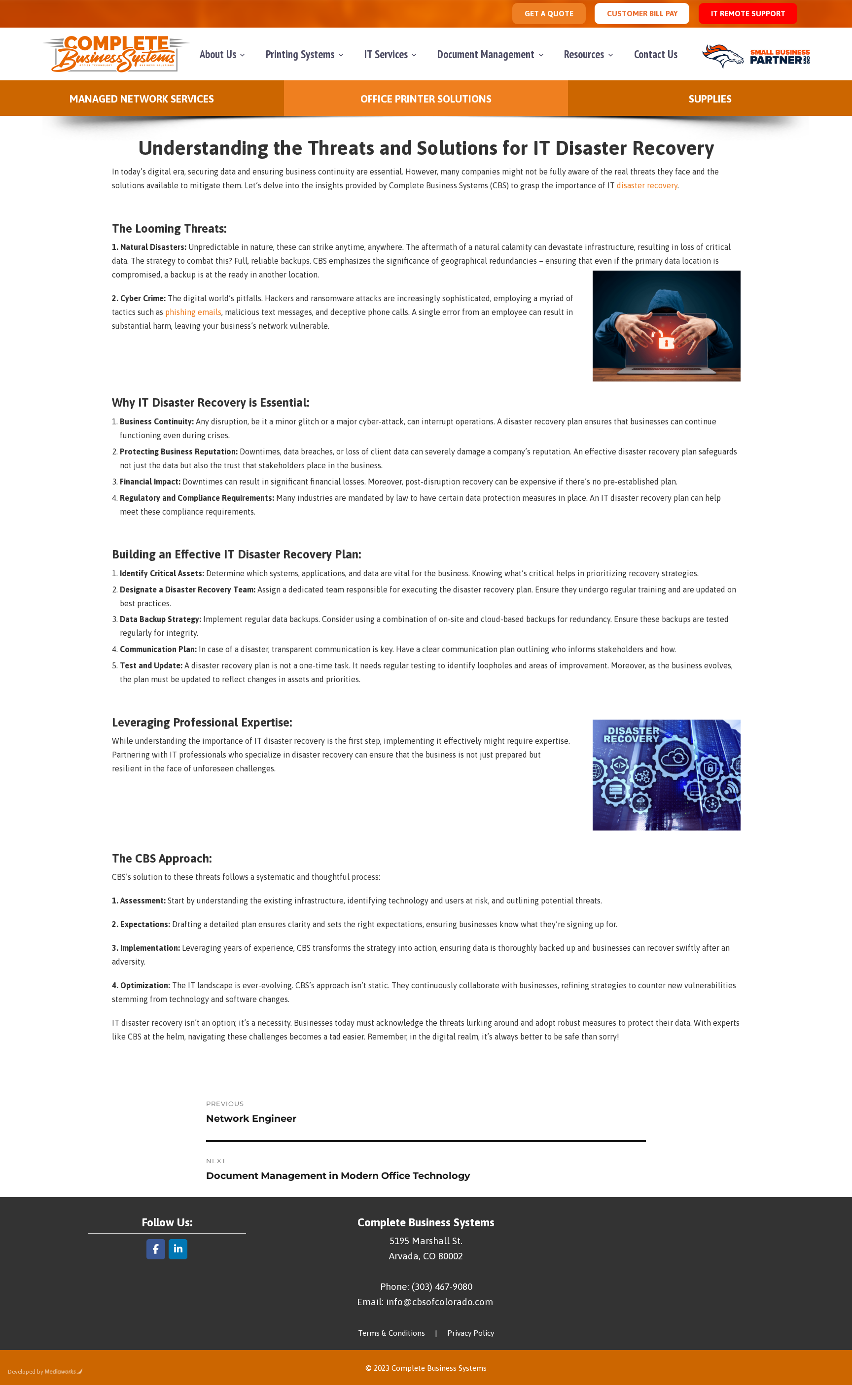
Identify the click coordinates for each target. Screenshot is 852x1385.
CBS (116, 53)
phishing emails (193, 312)
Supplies (710, 98)
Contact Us (655, 54)
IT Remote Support (748, 13)
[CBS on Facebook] (155, 1249)
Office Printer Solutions (426, 98)
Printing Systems (300, 54)
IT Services (386, 54)
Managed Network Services (142, 98)
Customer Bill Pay (642, 13)
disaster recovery (647, 185)
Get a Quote (549, 13)
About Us (218, 54)
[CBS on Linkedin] (178, 1249)
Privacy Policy (470, 1333)
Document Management (485, 54)
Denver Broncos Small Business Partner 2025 (760, 54)
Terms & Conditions (391, 1333)
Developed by (25, 1371)
